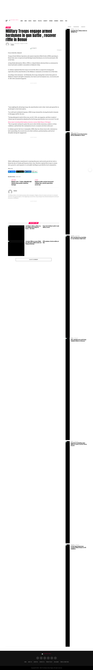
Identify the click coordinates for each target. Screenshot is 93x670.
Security (45, 20)
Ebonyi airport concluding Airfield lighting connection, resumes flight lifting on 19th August (29, 122)
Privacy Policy (49, 662)
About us (30, 662)
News (26, 20)
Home (21, 20)
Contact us (41, 662)
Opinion (50, 20)
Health (34, 20)
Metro (30, 20)
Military (19, 176)
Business (56, 20)
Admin (12, 44)
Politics (40, 20)
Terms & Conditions (64, 662)
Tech (66, 20)
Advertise (36, 662)
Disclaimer (56, 662)
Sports (61, 20)
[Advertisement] (46, 9)
